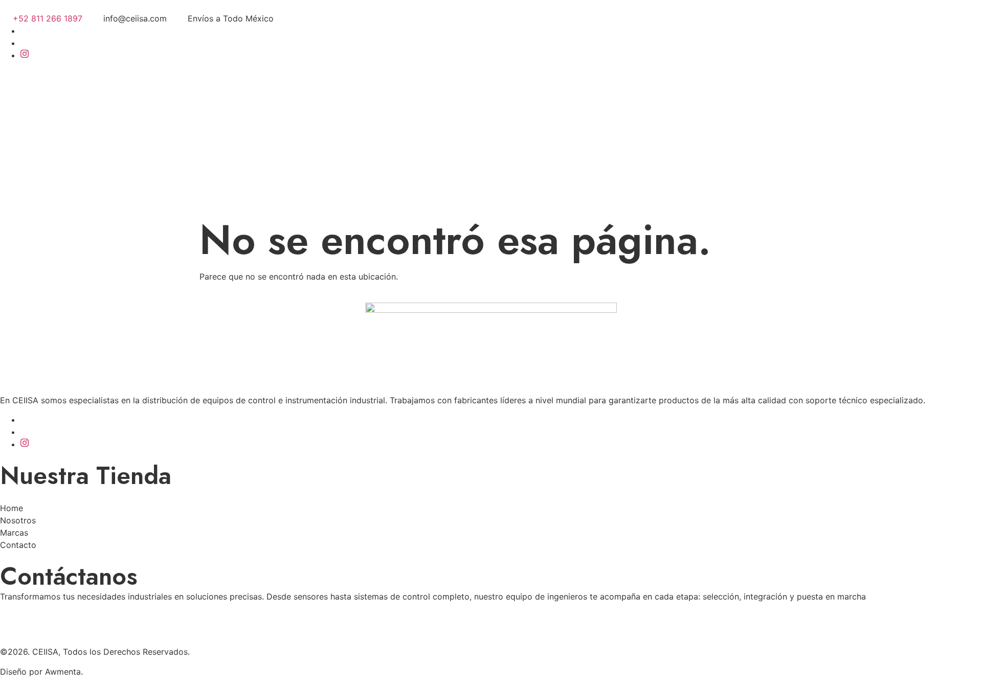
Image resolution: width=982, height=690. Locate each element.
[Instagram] (24, 55)
